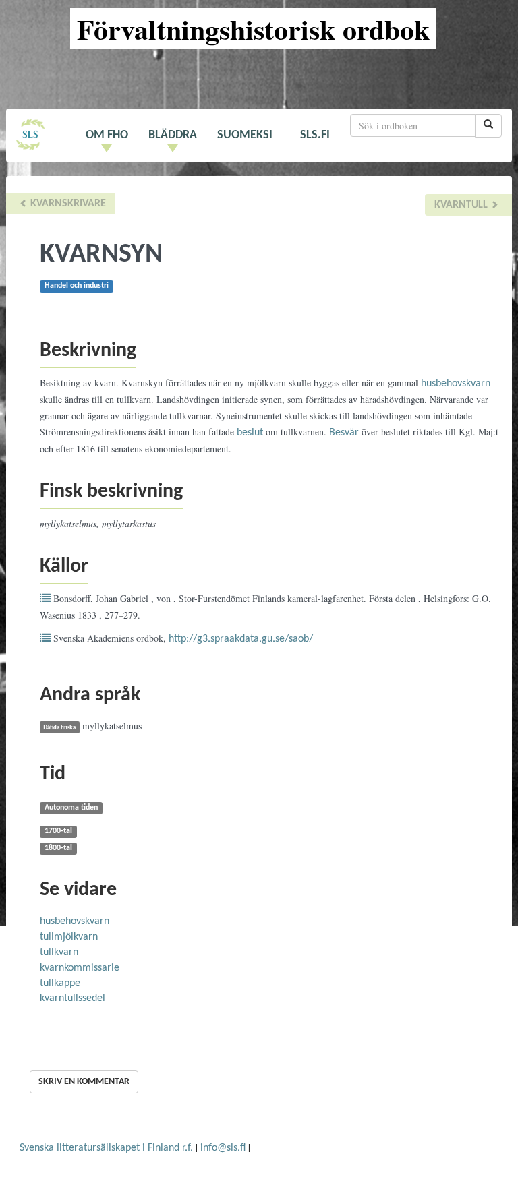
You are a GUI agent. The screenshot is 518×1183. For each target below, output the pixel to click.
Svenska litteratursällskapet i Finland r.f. (106, 1148)
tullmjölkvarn (69, 937)
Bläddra (172, 135)
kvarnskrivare (67, 203)
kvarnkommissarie (79, 968)
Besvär (344, 432)
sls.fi (315, 135)
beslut (250, 432)
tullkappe (60, 983)
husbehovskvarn (455, 383)
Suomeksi (244, 135)
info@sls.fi (223, 1148)
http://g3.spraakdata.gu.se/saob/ (241, 639)
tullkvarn (59, 952)
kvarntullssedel (72, 998)
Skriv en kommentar (84, 1081)
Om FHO (107, 135)
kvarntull (462, 205)
